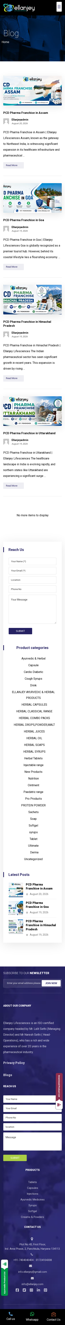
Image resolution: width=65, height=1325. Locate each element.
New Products (33, 770)
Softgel (33, 823)
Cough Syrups (33, 676)
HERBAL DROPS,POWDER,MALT (34, 722)
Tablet (33, 837)
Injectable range (33, 763)
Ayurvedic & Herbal (33, 656)
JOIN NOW (51, 981)
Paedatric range (33, 790)
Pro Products (33, 796)
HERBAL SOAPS (34, 743)
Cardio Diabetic (33, 670)
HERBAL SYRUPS (34, 749)
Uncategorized (33, 857)
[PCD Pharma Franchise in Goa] (16, 906)
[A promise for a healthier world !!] (19, 7)
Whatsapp (32, 1319)
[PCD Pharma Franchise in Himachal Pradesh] (16, 924)
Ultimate (33, 843)
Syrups (33, 1203)
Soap (33, 817)
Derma (34, 850)
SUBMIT (20, 629)
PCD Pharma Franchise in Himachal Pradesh (41, 923)
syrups (33, 830)
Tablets (32, 1180)
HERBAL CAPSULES (34, 702)
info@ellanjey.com (32, 1282)
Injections (32, 1191)
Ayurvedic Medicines (32, 1197)
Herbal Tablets (33, 756)
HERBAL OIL (34, 736)
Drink (33, 683)
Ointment (33, 783)
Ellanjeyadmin (20, 118)
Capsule (33, 663)
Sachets (33, 810)
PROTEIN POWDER (33, 803)
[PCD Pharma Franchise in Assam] (16, 888)
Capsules (32, 1185)
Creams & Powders (32, 1214)
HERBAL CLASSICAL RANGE (34, 709)
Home (5, 40)
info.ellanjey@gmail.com (32, 1269)
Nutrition (33, 776)
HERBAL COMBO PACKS (34, 716)
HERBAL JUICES (34, 729)
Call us (10, 1319)
